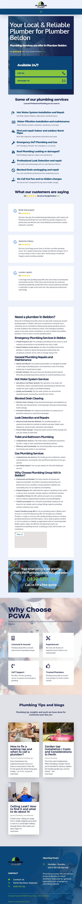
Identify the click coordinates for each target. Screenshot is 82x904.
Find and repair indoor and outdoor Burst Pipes (40, 131)
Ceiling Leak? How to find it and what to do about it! (23, 809)
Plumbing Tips (28, 758)
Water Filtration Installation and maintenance (43, 121)
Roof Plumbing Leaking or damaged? (38, 151)
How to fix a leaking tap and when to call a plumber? (21, 750)
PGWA (24, 896)
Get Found (25, 902)
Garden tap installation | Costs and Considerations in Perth (58, 750)
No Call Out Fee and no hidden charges (39, 178)
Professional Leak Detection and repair (39, 160)
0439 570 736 (19, 886)
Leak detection (28, 815)
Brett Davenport (26, 210)
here (43, 51)
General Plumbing (16, 758)
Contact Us (18, 879)
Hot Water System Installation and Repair (40, 112)
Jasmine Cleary (26, 241)
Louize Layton (25, 272)
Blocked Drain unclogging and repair (38, 169)
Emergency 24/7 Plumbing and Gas (37, 142)
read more (14, 774)
